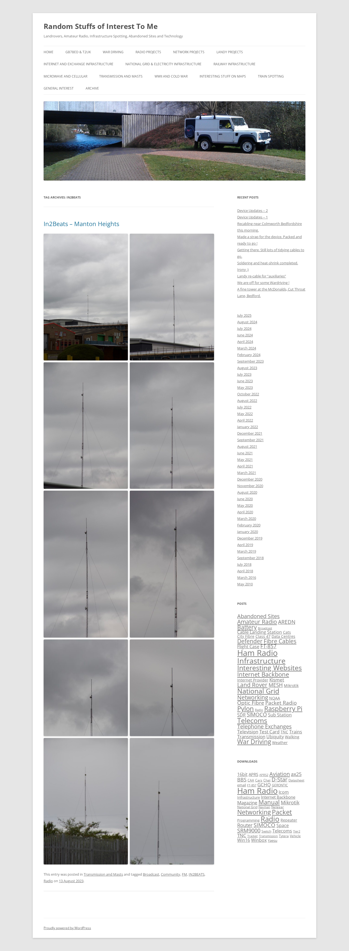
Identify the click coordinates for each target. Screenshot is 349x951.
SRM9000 (248, 830)
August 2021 (247, 446)
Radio (48, 880)
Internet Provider (252, 680)
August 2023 (247, 367)
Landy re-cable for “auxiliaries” (261, 276)
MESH (276, 685)
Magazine (247, 802)
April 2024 (245, 341)
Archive (92, 88)
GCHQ (264, 784)
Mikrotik (291, 685)
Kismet (276, 680)
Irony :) (243, 269)
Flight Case (248, 647)
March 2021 (246, 472)
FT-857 (268, 646)
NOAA (274, 698)
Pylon (245, 708)
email (241, 785)
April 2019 (245, 544)
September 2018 (250, 557)
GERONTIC (280, 785)
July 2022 (244, 407)
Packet (282, 812)
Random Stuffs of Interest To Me (101, 26)
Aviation (279, 774)
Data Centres (283, 636)
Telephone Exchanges (264, 726)
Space (282, 825)
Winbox (259, 840)
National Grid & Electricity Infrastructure (163, 64)
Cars (258, 780)
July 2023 (244, 374)
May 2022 (245, 413)
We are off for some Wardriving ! (263, 282)
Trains (295, 732)
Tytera (284, 836)
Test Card (269, 731)
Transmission (251, 736)
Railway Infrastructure (234, 64)
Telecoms (252, 720)
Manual (269, 802)
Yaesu (272, 840)
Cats (287, 632)
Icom (284, 792)
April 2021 (245, 466)
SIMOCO (257, 714)
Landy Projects (229, 52)
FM (184, 874)
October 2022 (248, 394)
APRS (253, 774)
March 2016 (246, 577)
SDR (241, 715)
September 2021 (250, 439)
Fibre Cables (280, 641)
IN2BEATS (196, 874)
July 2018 (244, 564)
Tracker (252, 836)
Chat (266, 780)
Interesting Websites (269, 667)
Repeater (289, 820)
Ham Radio (257, 652)
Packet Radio (281, 702)
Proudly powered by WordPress (67, 928)
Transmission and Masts (121, 76)
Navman (264, 807)
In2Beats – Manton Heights (81, 224)
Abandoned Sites (258, 616)
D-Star (279, 779)
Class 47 (262, 636)
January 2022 (247, 426)
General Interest (59, 88)
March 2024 (246, 348)
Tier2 (296, 831)
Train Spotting (271, 76)
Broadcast (151, 874)
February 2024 (248, 354)
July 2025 (244, 315)
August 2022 (247, 400)
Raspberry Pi (283, 708)
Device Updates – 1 (252, 217)
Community (170, 874)
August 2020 (247, 492)
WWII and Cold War (171, 76)
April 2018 (245, 570)
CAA (251, 780)
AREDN (286, 621)
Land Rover (252, 685)
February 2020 (248, 525)
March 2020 (246, 518)
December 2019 (249, 538)
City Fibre (245, 636)
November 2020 (250, 485)
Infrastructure (261, 661)
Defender (250, 641)
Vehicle (295, 836)
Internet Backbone (263, 674)
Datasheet (296, 780)
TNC (284, 731)
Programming (248, 820)
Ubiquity (275, 737)
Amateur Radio (257, 622)
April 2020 (245, 511)
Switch (266, 831)
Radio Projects (148, 52)
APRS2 (263, 775)
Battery (247, 627)
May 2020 (245, 505)
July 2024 (244, 328)
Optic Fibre (250, 702)
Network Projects (188, 52)
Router (244, 825)
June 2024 (245, 335)
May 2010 (245, 584)
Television (247, 731)
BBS (241, 779)
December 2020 (249, 479)
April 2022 (245, 420)
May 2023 (245, 387)
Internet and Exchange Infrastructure (78, 64)
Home (48, 52)
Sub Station (280, 715)
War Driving (113, 52)
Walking (292, 736)
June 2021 (245, 453)
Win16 (243, 840)
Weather (280, 742)
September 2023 (250, 361)
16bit (242, 774)
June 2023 (245, 380)
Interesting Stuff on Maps (223, 76)
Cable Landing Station (259, 632)
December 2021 (249, 433)
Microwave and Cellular (65, 76)
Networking (252, 697)
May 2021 (245, 459)
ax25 (296, 774)
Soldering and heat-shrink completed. (267, 262)
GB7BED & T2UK (78, 52)
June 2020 (245, 498)
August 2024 (247, 321)
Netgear (277, 807)
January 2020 (247, 531)
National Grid (258, 690)
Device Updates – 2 (252, 210)
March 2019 (246, 551)
